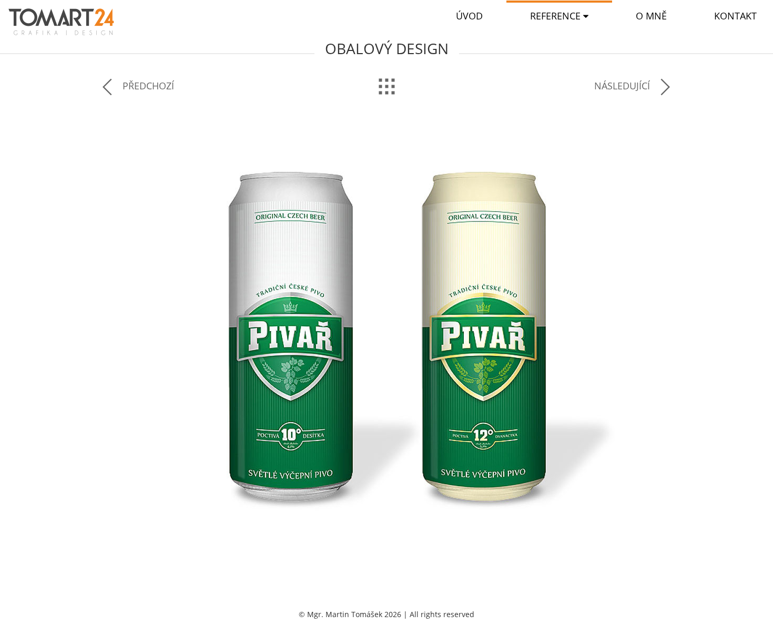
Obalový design (387, 48)
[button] (559, 16)
